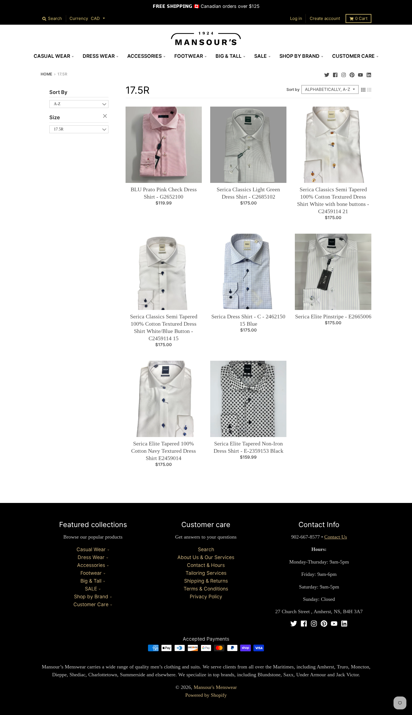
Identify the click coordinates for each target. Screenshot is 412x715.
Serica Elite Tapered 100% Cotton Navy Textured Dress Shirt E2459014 (163, 450)
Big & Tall (90, 581)
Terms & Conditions (206, 589)
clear (105, 116)
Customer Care (90, 604)
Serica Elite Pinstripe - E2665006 (333, 316)
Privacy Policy (206, 596)
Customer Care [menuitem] (353, 56)
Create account (325, 18)
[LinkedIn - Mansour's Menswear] (368, 73)
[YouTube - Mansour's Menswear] (360, 73)
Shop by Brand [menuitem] (299, 56)
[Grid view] (363, 89)
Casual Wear (91, 549)
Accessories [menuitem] (144, 56)
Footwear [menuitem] (188, 56)
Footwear (91, 573)
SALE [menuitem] (260, 56)
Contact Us (335, 537)
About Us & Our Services (205, 557)
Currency (79, 18)
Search (206, 549)
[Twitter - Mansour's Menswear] (326, 73)
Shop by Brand (91, 596)
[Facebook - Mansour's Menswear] (335, 73)
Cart (361, 18)
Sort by (293, 89)
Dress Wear (91, 557)
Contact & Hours (206, 565)
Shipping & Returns (206, 581)
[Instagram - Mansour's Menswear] (343, 73)
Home (46, 74)
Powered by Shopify (206, 695)
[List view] (369, 89)
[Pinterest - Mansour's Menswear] (352, 73)
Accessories (91, 565)
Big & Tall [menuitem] (229, 56)
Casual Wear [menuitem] (52, 56)
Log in (296, 18)
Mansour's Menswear (215, 687)
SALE (91, 589)
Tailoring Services (206, 573)
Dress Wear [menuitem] (99, 56)
